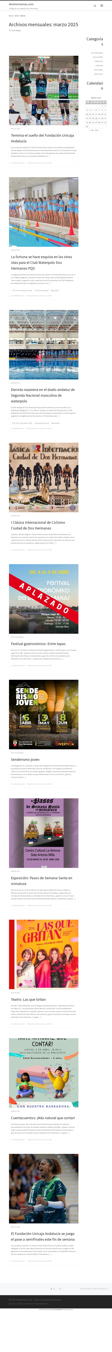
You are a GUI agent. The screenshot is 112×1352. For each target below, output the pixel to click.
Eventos (99, 61)
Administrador (19, 163)
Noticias (98, 74)
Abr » (97, 130)
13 (96, 114)
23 (105, 118)
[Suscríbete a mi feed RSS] (89, 23)
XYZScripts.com (68, 1309)
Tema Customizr (41, 1304)
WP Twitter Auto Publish (46, 1309)
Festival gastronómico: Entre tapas (38, 643)
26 (93, 122)
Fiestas (99, 65)
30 (105, 122)
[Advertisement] (58, 47)
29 (102, 122)
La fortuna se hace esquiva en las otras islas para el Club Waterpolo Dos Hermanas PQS (41, 262)
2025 (17, 15)
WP (20, 1304)
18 (90, 118)
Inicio (11, 15)
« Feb (91, 130)
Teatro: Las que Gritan (28, 999)
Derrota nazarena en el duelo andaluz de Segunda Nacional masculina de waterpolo (43, 395)
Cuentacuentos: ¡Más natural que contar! (43, 1117)
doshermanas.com (24, 1300)
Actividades (97, 53)
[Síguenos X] (101, 23)
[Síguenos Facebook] (95, 23)
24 (87, 122)
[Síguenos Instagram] (101, 29)
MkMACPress (19, 295)
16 (105, 114)
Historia (98, 70)
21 (99, 118)
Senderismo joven (25, 759)
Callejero (98, 57)
